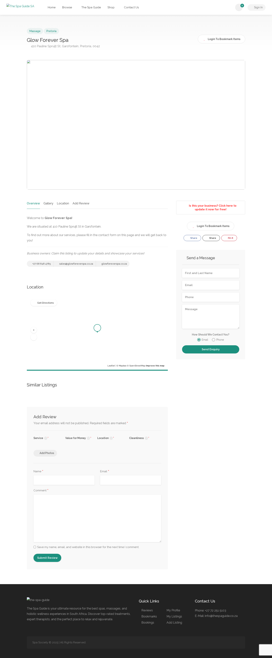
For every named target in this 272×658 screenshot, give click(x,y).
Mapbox (123, 366)
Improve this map (155, 366)
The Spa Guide (91, 7)
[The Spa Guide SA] (20, 6)
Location (63, 203)
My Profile (173, 610)
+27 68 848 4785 (41, 263)
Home (51, 7)
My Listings (174, 616)
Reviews (147, 610)
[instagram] (225, 642)
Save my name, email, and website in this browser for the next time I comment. (88, 547)
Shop (111, 7)
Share (193, 238)
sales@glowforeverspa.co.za (76, 263)
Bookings (147, 622)
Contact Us (131, 7)
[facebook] (219, 642)
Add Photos (47, 453)
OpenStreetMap (137, 366)
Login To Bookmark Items (213, 226)
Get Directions (45, 302)
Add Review (81, 203)
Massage (35, 31)
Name (38, 471)
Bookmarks (149, 616)
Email (104, 471)
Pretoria (51, 31)
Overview (33, 203)
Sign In (258, 7)
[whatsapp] (237, 642)
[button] (34, 330)
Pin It (230, 238)
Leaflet (111, 366)
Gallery (48, 203)
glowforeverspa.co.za (114, 263)
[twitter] (231, 642)
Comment (40, 490)
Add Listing (174, 622)
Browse (67, 7)
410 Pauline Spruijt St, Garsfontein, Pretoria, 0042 (65, 46)
